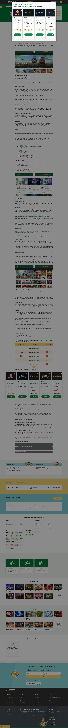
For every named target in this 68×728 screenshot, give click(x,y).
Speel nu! (17, 34)
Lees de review (17, 37)
